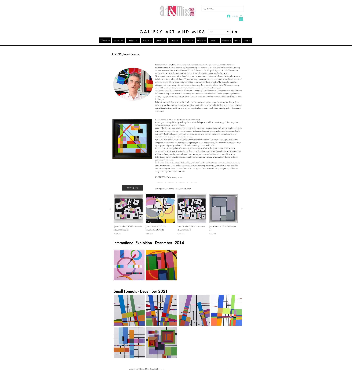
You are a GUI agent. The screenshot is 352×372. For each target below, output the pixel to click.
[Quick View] (128, 208)
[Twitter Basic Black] (236, 31)
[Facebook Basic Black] (232, 31)
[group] (176, 214)
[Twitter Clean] (231, 369)
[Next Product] (241, 208)
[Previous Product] (110, 208)
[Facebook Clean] (227, 369)
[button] (241, 18)
